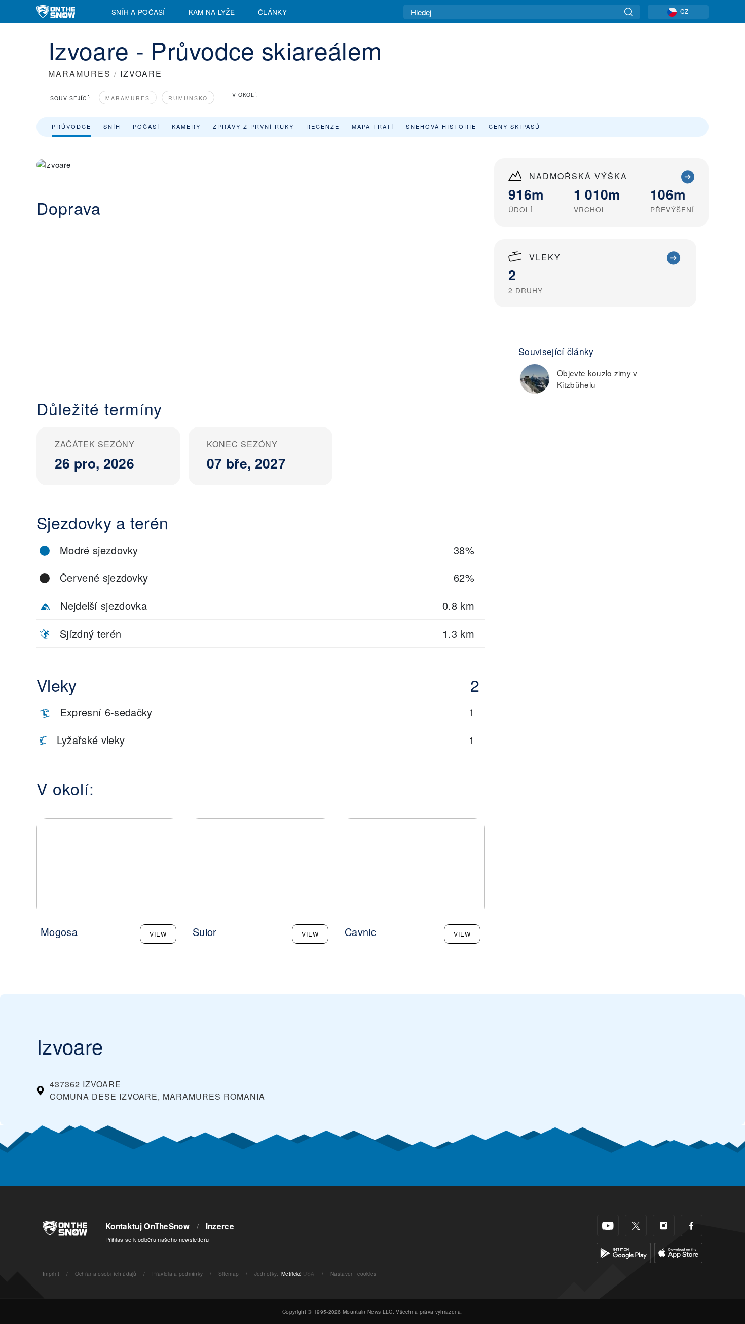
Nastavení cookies (353, 1273)
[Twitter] (636, 1225)
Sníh (112, 126)
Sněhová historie (441, 126)
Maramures (127, 98)
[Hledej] (628, 12)
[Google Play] (624, 1252)
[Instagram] (664, 1225)
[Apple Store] (678, 1252)
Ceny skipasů (514, 126)
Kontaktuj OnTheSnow (147, 1226)
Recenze (323, 126)
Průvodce (71, 126)
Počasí (146, 126)
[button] (260, 300)
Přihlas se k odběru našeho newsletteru (157, 1239)
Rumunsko (188, 98)
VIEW (158, 933)
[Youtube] (608, 1225)
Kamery (186, 126)
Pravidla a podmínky (177, 1273)
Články (272, 12)
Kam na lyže (212, 12)
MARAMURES (79, 74)
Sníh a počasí (138, 12)
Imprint (51, 1273)
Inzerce (220, 1226)
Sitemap (228, 1273)
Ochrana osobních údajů (106, 1273)
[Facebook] (691, 1225)
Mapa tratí (373, 126)
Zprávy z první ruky (253, 126)
